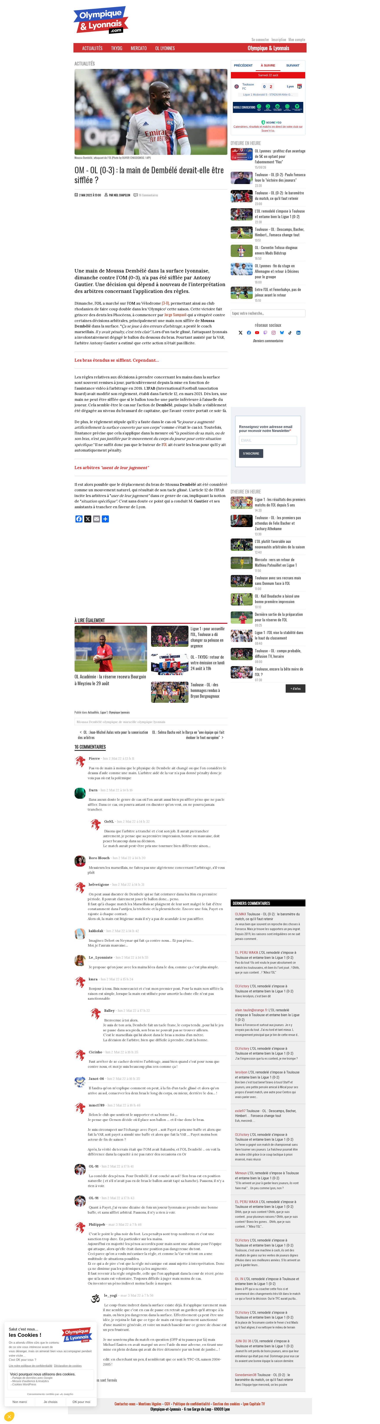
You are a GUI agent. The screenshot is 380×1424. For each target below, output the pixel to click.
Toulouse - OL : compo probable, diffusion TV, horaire (278, 653)
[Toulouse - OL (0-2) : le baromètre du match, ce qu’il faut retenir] (242, 196)
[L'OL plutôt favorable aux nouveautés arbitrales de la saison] (242, 545)
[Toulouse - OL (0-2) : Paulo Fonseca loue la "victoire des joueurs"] (242, 178)
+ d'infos (295, 688)
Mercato (139, 48)
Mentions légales (150, 1403)
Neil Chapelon (122, 195)
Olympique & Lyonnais (268, 48)
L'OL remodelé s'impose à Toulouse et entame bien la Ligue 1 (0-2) (280, 213)
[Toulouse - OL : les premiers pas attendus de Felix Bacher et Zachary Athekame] (242, 521)
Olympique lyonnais (119, 712)
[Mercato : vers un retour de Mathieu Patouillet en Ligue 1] (242, 563)
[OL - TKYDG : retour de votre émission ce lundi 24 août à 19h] (169, 673)
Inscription (279, 39)
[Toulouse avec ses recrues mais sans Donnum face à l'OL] (242, 581)
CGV (167, 1403)
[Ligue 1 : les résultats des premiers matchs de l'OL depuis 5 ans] (242, 503)
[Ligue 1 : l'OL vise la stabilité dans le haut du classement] (242, 636)
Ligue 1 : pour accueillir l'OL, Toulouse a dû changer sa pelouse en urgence (208, 637)
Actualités (92, 48)
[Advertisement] (151, 233)
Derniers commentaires (268, 340)
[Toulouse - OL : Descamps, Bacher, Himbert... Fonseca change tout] (242, 233)
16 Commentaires (148, 195)
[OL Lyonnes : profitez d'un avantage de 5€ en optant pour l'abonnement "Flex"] (242, 154)
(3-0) (165, 303)
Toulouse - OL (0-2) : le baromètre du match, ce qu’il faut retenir (279, 195)
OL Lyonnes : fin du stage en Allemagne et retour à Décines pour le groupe (277, 271)
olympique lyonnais (151, 722)
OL (165, 444)
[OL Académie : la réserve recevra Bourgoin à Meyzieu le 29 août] (111, 670)
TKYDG (116, 48)
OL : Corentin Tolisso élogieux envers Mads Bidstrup (276, 250)
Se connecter (260, 39)
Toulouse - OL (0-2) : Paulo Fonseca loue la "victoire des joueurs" (280, 177)
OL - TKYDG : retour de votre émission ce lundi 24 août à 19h (208, 662)
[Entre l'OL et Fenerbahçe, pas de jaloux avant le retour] (242, 293)
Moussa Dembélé (89, 722)
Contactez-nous (125, 1403)
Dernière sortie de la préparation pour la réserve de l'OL (279, 616)
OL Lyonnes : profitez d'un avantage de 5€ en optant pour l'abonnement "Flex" (280, 156)
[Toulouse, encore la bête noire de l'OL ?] (242, 672)
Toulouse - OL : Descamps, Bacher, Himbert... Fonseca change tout (279, 231)
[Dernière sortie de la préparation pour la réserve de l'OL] (242, 618)
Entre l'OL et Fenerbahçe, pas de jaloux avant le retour (278, 292)
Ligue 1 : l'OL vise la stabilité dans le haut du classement (279, 635)
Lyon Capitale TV (254, 1403)
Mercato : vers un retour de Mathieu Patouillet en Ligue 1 (276, 562)
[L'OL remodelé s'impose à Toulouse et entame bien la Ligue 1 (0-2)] (242, 215)
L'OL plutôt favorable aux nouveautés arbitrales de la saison (280, 544)
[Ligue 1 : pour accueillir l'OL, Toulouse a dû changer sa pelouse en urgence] (169, 645)
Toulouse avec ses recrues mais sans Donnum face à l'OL (278, 580)
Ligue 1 (104, 712)
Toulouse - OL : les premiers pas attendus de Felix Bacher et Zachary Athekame (278, 523)
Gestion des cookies (226, 1403)
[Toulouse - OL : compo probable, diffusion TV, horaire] (242, 654)
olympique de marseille (120, 722)
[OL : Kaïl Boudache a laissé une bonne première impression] (242, 600)
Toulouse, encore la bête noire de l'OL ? (279, 671)
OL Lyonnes (165, 48)
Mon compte (297, 39)
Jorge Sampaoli (175, 314)
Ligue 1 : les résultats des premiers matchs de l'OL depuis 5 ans (280, 502)
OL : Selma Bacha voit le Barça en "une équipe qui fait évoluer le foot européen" (188, 735)
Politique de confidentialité (191, 1403)
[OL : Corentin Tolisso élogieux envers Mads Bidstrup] (242, 251)
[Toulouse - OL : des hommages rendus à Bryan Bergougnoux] (169, 701)
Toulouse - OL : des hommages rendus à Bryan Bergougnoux (205, 690)
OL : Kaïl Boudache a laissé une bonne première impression (277, 598)
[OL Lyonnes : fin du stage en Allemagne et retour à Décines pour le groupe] (242, 269)
